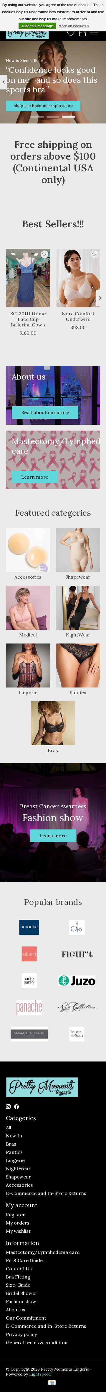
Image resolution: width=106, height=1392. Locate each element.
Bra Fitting (18, 1277)
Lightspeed (40, 1374)
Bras (53, 750)
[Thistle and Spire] (77, 1034)
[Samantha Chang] (29, 1034)
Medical (28, 635)
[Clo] (77, 927)
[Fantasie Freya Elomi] (29, 954)
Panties (77, 692)
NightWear (78, 635)
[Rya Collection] (77, 1008)
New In (14, 1136)
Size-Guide (18, 1285)
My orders (17, 1223)
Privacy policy (21, 1334)
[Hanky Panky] (29, 981)
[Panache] (29, 1008)
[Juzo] (77, 981)
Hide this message (37, 26)
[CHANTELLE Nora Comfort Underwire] (78, 278)
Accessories (28, 577)
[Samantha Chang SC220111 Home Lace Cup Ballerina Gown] (28, 278)
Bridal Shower (21, 1293)
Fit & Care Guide (24, 1260)
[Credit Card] (52, 1383)
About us (15, 1310)
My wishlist (18, 1231)
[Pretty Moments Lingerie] (27, 33)
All (8, 1127)
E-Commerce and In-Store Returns (46, 1193)
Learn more (53, 836)
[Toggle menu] (94, 33)
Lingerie (28, 692)
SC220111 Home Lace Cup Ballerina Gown (28, 318)
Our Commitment (26, 1318)
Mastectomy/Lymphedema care (43, 1252)
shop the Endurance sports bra (43, 105)
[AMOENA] (29, 927)
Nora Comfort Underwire (78, 316)
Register (15, 1214)
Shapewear (77, 577)
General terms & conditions (37, 1342)
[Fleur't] (77, 954)
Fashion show (21, 1301)
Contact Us (19, 1268)
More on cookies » (74, 26)
